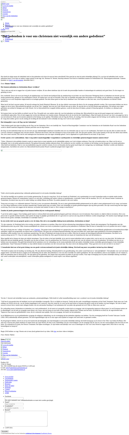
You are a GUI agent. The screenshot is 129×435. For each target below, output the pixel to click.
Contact (7, 389)
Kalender (8, 387)
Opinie (7, 28)
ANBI (7, 393)
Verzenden (5, 431)
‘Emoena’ (37, 229)
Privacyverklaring (10, 391)
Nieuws (7, 25)
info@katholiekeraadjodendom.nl (16, 368)
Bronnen (7, 384)
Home (7, 23)
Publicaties (8, 382)
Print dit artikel (5, 341)
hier (55, 331)
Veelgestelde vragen (11, 380)
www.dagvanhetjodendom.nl (16, 369)
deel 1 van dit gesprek (16, 80)
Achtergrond (9, 39)
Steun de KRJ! (9, 386)
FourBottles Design (38, 433)
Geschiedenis (9, 378)
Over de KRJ (9, 377)
